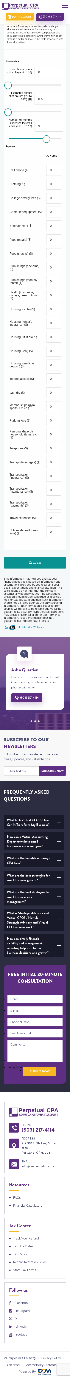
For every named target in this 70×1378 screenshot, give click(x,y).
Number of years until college (19, 70)
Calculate (35, 562)
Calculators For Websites (30, 627)
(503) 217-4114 (52, 16)
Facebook (22, 1303)
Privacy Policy (51, 1358)
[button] (31, 721)
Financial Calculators (27, 1205)
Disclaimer (13, 1365)
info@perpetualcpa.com (39, 1166)
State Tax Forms (24, 1270)
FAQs (17, 1197)
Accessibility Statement (43, 1365)
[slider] (8, 85)
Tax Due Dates (23, 1246)
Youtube (21, 1334)
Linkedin (21, 1326)
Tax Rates (20, 1254)
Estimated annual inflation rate (20, 96)
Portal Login (21, 17)
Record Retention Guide (30, 1262)
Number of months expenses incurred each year (20, 123)
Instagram (22, 1311)
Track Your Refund (26, 1238)
